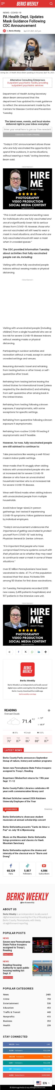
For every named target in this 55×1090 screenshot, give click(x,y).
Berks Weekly (14, 31)
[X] (25, 652)
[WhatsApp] (32, 652)
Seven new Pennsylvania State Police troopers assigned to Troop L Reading (16, 946)
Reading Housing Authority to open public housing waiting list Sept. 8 (16, 969)
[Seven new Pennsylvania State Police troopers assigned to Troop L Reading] (42, 945)
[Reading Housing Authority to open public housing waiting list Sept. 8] (42, 968)
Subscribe (44, 864)
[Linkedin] (39, 652)
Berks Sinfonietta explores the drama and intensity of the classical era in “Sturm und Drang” (25, 853)
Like (11, 864)
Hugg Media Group (22, 1087)
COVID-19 (16, 12)
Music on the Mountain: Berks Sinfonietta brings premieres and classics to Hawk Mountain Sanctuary (24, 840)
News (6, 12)
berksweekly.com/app (27, 694)
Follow (27, 864)
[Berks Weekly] (5, 30)
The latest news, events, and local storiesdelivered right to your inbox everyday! (27, 122)
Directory (48, 809)
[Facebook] (18, 652)
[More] (46, 652)
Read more (8, 954)
